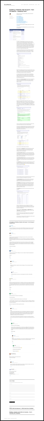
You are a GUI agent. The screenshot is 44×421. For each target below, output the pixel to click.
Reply (10, 230)
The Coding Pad (7, 4)
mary (12, 308)
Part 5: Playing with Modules (20, 19)
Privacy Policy (9, 418)
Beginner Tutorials (26, 4)
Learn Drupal (18, 25)
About (38, 4)
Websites (12, 18)
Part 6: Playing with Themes (20, 20)
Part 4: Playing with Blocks (20, 18)
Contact (36, 4)
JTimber (12, 225)
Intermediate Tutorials (31, 4)
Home (22, 4)
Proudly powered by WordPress (14, 418)
